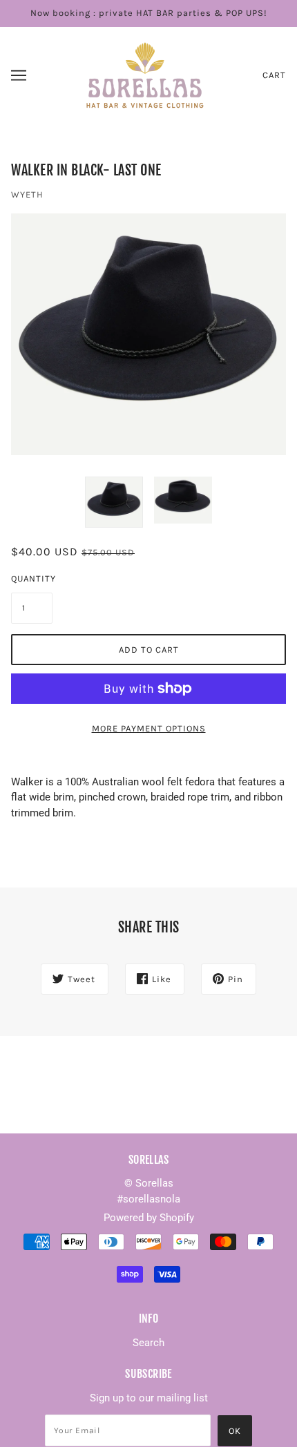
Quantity (31, 578)
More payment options (149, 728)
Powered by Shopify (149, 1217)
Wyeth (27, 194)
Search (148, 1342)
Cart (274, 75)
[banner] (146, 74)
